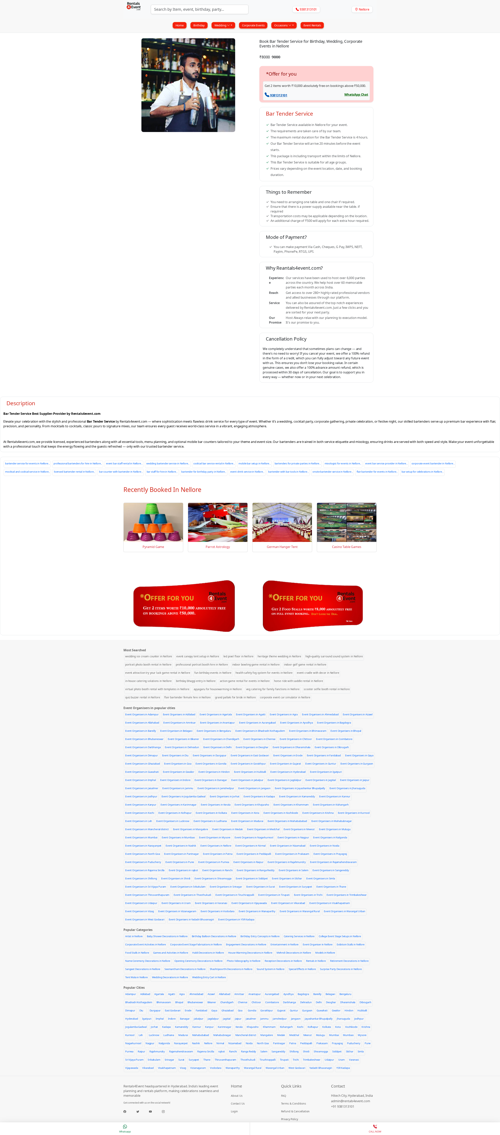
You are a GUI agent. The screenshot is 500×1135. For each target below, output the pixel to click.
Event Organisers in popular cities (149, 708)
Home (180, 25)
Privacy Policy (289, 1119)
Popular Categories (138, 930)
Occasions (281, 25)
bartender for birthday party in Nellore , (203, 471)
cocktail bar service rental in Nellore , (213, 463)
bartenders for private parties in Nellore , (297, 463)
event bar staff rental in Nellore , (124, 463)
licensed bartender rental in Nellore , (74, 471)
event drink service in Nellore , (247, 471)
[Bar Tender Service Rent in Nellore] (188, 85)
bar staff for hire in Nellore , (162, 471)
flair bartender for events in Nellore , (377, 471)
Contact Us (238, 1103)
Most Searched (134, 650)
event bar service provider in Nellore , (386, 463)
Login (234, 1111)
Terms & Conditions (293, 1103)
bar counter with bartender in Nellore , (120, 471)
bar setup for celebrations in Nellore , (422, 471)
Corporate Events (253, 25)
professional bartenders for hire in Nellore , (78, 463)
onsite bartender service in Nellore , (332, 471)
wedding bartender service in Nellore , (167, 463)
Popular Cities (134, 987)
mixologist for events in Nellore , (343, 463)
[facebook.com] (129, 1112)
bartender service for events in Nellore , (27, 463)
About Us (237, 1096)
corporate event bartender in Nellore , (433, 463)
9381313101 (278, 95)
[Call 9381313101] (267, 95)
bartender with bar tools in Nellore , (288, 471)
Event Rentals (312, 25)
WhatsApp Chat (356, 94)
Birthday (199, 25)
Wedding (220, 25)
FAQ (283, 1096)
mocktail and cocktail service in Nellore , (27, 471)
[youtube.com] (155, 1112)
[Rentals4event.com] (133, 9)
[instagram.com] (168, 1112)
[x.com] (142, 1112)
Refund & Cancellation (295, 1111)
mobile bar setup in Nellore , (254, 463)
